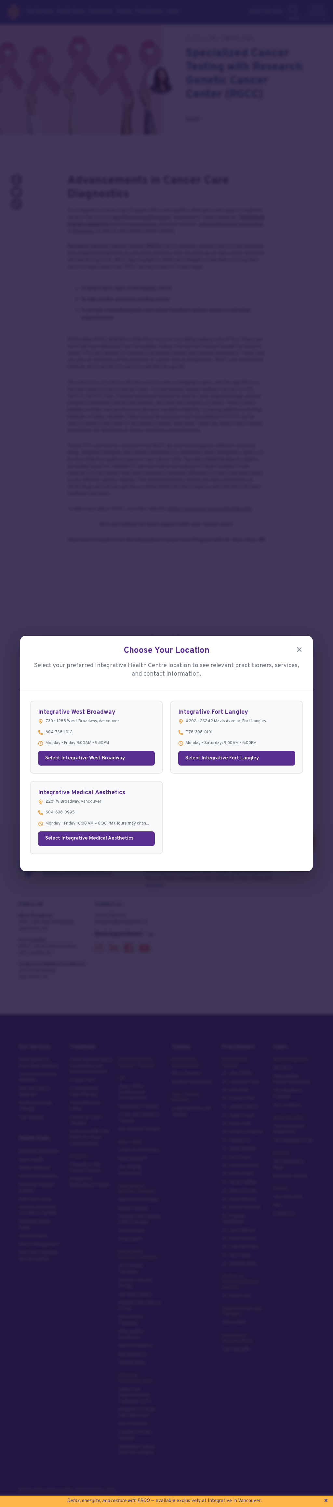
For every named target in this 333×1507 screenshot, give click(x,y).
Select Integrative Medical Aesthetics (89, 838)
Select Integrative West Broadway (85, 758)
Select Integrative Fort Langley (222, 758)
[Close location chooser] (299, 649)
